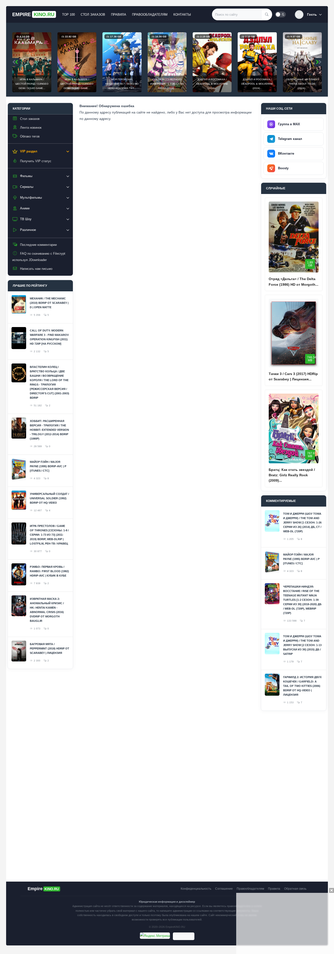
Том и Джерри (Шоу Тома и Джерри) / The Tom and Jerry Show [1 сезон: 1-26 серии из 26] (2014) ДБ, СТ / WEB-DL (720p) (302, 522)
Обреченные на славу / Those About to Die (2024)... (276, 84)
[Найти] (266, 14)
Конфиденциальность (196, 888)
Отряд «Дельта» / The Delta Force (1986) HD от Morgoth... (293, 281)
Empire (33, 14)
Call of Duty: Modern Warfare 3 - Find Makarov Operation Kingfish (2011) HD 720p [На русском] (49, 337)
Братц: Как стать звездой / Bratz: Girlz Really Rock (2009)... (292, 475)
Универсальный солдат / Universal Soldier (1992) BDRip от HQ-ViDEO (49, 498)
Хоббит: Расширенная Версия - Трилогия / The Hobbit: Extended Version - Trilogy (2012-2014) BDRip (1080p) (49, 430)
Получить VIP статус (35, 161)
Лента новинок (31, 127)
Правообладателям (149, 14)
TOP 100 (68, 14)
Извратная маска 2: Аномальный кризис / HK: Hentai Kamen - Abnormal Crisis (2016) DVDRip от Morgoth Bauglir (47, 609)
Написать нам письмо (36, 269)
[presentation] (16, 62)
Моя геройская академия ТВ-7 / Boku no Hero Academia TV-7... (96, 84)
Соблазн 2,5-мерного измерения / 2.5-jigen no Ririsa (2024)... (141, 84)
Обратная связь (295, 888)
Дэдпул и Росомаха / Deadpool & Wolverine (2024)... (186, 84)
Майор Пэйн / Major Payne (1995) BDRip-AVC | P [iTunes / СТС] (48, 466)
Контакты (182, 14)
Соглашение (224, 888)
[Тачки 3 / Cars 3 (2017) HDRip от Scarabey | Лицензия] (294, 333)
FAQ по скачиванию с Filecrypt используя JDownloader (38, 257)
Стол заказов (93, 14)
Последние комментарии (38, 245)
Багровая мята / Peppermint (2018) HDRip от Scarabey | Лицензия (49, 648)
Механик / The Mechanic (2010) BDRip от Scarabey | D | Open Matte (49, 303)
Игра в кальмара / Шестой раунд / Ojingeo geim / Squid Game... (50, 84)
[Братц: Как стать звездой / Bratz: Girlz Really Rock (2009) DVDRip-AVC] (294, 428)
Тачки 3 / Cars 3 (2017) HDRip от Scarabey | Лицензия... (293, 376)
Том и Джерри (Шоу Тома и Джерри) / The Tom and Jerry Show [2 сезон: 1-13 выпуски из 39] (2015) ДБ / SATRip (302, 645)
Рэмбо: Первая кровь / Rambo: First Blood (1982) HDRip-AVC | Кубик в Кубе (49, 571)
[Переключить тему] (280, 14)
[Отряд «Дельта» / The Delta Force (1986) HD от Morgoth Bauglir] (294, 237)
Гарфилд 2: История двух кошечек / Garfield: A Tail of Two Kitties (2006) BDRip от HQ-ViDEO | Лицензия (302, 686)
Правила (118, 14)
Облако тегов (30, 136)
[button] (308, 14)
